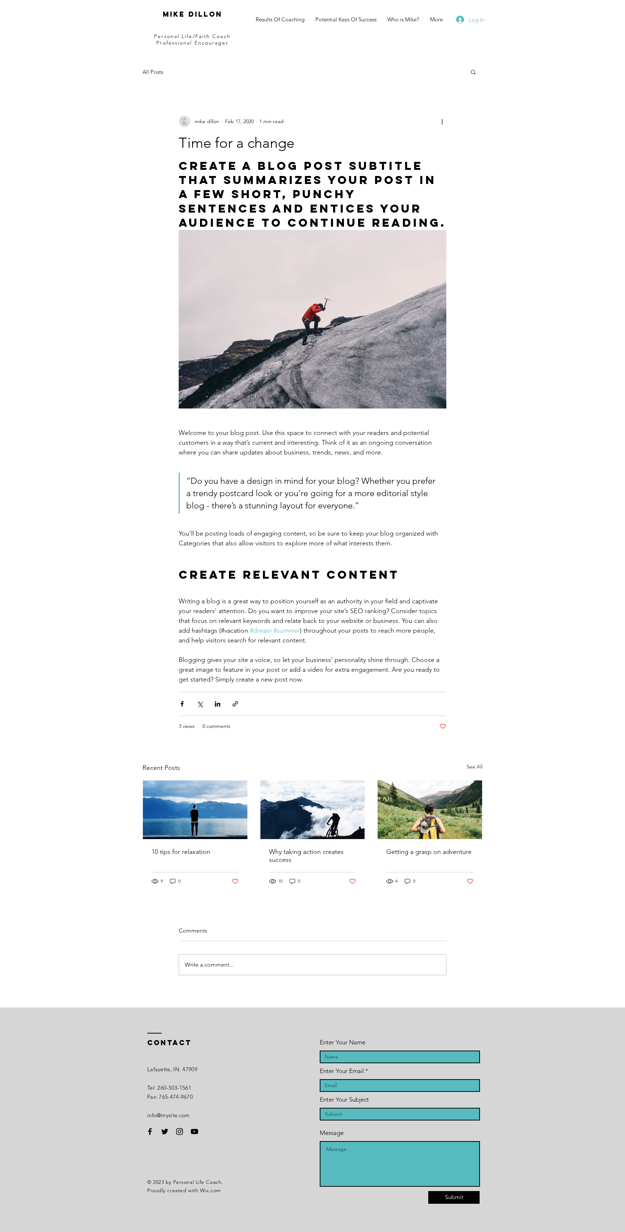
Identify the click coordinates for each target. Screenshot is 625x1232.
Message (332, 1133)
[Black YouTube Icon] (194, 1131)
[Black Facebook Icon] (149, 1131)
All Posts (153, 71)
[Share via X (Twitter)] (199, 703)
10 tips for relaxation (181, 852)
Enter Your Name (342, 1042)
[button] (473, 72)
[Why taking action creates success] (312, 809)
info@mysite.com (168, 1115)
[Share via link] (235, 703)
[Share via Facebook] (182, 703)
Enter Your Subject (344, 1100)
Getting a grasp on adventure (429, 852)
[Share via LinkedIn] (217, 703)
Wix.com (210, 1190)
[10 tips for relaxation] (195, 809)
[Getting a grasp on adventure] (430, 809)
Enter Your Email (342, 1071)
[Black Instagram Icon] (179, 1131)
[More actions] (442, 121)
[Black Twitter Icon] (164, 1131)
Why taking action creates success (306, 856)
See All (474, 766)
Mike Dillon (192, 14)
